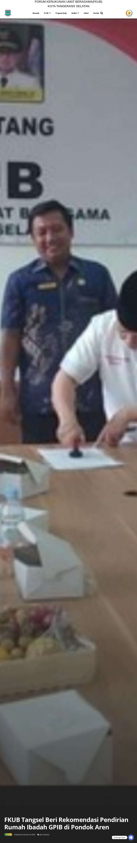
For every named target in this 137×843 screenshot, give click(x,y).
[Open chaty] (131, 837)
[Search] (102, 13)
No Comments (44, 835)
